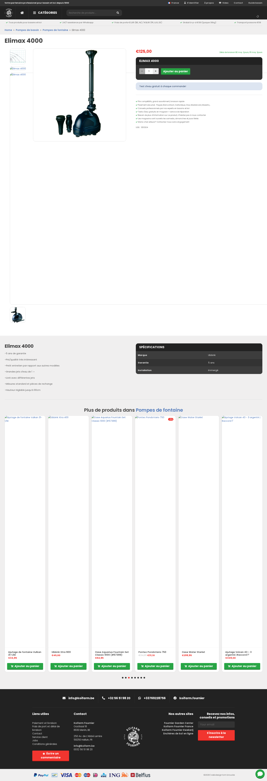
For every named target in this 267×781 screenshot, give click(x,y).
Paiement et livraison (44, 723)
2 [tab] (125, 677)
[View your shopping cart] (258, 16)
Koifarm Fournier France (178, 726)
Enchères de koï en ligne (178, 733)
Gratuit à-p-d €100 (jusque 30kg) (199, 22)
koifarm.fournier (191, 698)
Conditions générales (44, 744)
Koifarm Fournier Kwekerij (177, 730)
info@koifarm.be (81, 698)
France (175, 2)
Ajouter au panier (175, 71)
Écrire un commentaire (51, 755)
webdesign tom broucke (223, 775)
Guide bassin (255, 2)
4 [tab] (132, 677)
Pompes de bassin (27, 30)
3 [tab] (128, 677)
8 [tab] (144, 677)
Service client (40, 737)
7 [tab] (141, 677)
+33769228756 (154, 698)
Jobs (35, 740)
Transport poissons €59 (249, 22)
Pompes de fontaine (55, 30)
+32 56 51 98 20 (118, 698)
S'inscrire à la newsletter (216, 735)
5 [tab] (135, 677)
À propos (209, 2)
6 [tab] (138, 677)
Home (8, 30)
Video (225, 2)
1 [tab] (122, 677)
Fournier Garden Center (178, 723)
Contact (238, 2)
